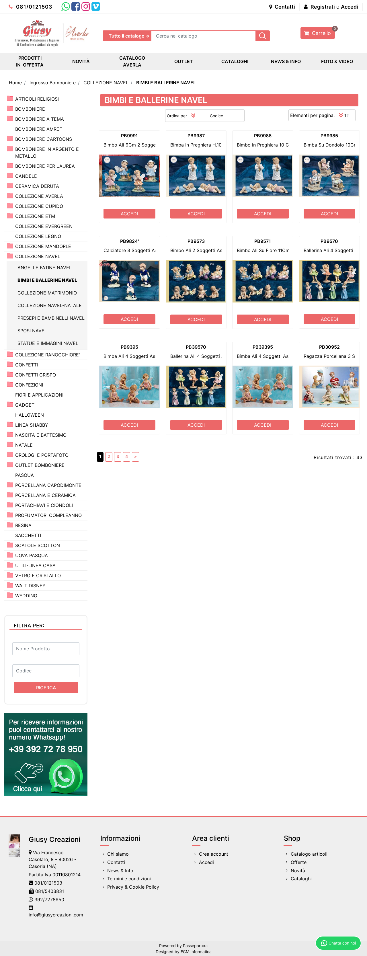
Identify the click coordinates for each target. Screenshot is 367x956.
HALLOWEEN (29, 415)
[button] (262, 35)
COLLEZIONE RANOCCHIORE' (47, 355)
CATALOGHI (234, 61)
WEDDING (26, 595)
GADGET (24, 405)
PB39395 (263, 347)
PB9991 (129, 135)
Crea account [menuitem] (213, 854)
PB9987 (196, 135)
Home (15, 82)
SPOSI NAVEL (32, 330)
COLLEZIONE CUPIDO (39, 206)
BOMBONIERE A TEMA (39, 119)
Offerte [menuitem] (299, 862)
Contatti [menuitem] (116, 862)
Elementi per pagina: (312, 115)
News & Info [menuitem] (120, 870)
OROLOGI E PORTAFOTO (42, 455)
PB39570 (196, 347)
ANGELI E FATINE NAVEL (44, 267)
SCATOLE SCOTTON (37, 545)
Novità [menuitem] (298, 870)
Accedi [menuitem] (206, 862)
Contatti (284, 7)
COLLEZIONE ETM (35, 216)
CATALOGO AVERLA (132, 61)
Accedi (349, 7)
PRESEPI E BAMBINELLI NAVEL (51, 318)
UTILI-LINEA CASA (35, 565)
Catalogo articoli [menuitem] (309, 854)
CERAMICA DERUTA (37, 186)
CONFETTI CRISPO (35, 375)
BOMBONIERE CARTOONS (43, 139)
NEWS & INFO (286, 61)
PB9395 (129, 347)
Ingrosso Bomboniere (53, 82)
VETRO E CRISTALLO (38, 575)
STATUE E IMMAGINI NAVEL (47, 343)
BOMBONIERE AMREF (38, 129)
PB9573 (196, 241)
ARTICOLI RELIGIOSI (37, 99)
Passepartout (195, 945)
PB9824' (129, 241)
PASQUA (24, 475)
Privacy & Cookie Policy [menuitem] (133, 887)
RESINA (23, 525)
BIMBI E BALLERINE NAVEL (166, 82)
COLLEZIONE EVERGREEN (44, 226)
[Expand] (10, 98)
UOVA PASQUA (31, 555)
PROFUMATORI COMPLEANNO (48, 515)
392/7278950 (49, 899)
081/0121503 (33, 7)
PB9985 (329, 135)
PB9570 (329, 241)
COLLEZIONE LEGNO (38, 236)
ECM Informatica (196, 951)
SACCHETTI (28, 535)
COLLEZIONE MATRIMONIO (47, 293)
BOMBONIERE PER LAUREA (45, 166)
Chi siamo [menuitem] (118, 854)
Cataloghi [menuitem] (301, 878)
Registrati (323, 7)
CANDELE (26, 176)
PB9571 (262, 241)
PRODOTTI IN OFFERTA (30, 61)
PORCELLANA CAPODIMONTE (48, 485)
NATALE (24, 445)
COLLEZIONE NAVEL (105, 82)
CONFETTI (26, 365)
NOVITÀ (81, 61)
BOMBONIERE (30, 109)
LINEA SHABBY (31, 425)
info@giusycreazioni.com (56, 915)
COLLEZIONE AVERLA (39, 196)
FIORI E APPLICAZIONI (39, 395)
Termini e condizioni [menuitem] (129, 878)
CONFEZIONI (29, 385)
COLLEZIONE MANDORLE (43, 246)
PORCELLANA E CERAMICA (45, 495)
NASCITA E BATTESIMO (41, 435)
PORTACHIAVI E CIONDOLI (44, 505)
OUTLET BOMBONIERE (40, 465)
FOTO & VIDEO (337, 61)
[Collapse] (10, 255)
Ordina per (177, 115)
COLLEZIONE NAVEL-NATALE (49, 305)
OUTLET (183, 61)
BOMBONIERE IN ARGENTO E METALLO (47, 152)
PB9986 (263, 135)
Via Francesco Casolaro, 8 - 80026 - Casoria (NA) (52, 859)
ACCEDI (129, 213)
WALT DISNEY (30, 585)
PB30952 (329, 347)
